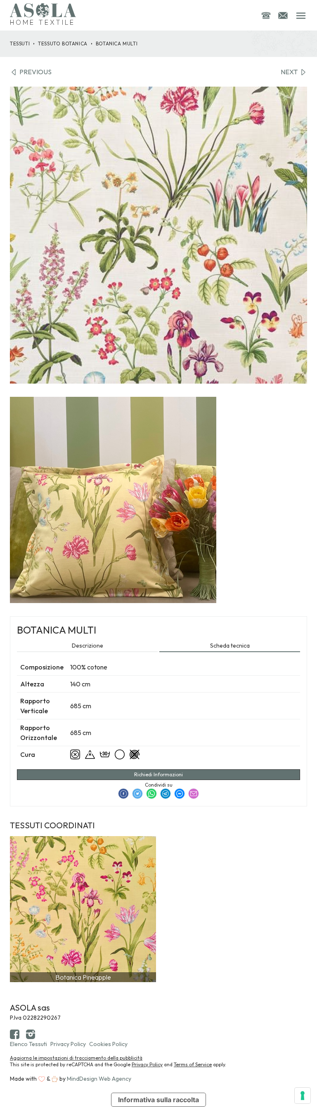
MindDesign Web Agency (99, 1078)
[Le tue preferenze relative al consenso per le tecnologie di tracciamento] (302, 1095)
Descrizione (87, 645)
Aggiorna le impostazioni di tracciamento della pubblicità (76, 1058)
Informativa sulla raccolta (158, 1100)
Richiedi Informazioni (158, 774)
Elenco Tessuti (28, 1044)
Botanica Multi (116, 43)
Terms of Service (193, 1064)
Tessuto (63, 43)
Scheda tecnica (230, 645)
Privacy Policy (68, 1044)
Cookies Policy (108, 1044)
